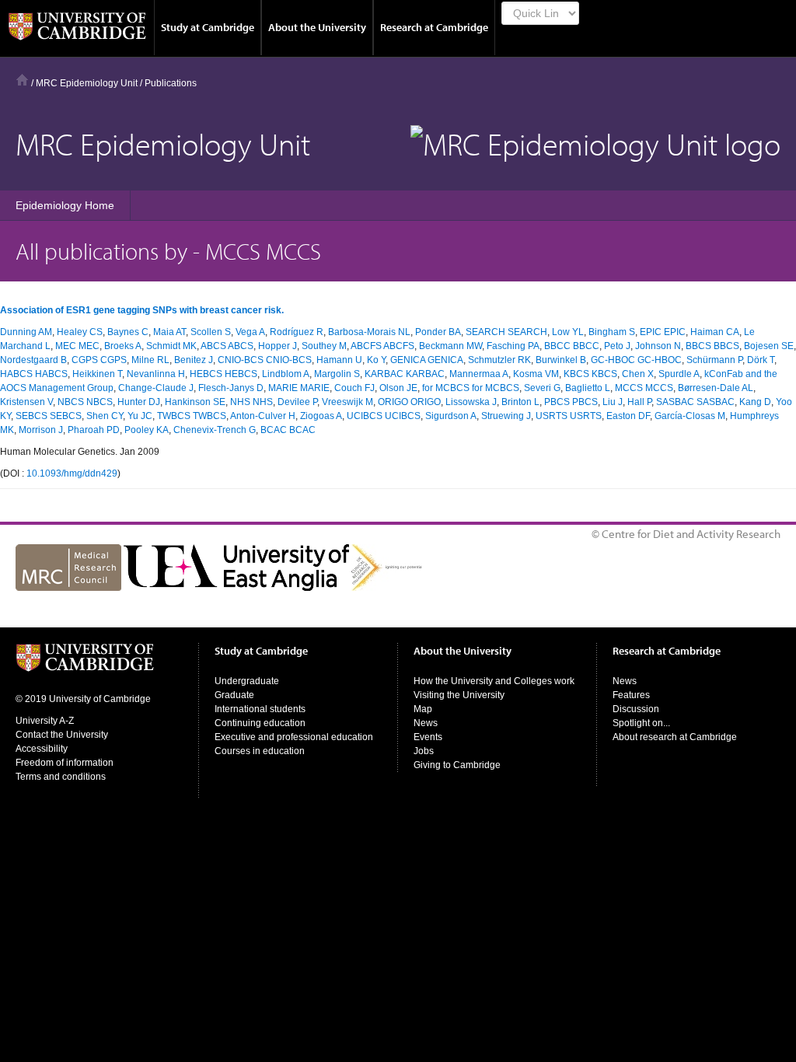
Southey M (324, 346)
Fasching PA (513, 346)
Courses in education (260, 751)
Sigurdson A (451, 415)
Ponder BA (438, 332)
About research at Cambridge (675, 737)
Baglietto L (587, 388)
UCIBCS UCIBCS (384, 415)
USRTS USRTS (569, 415)
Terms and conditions (61, 776)
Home (22, 79)
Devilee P (297, 402)
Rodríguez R (296, 332)
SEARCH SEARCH (506, 332)
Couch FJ (354, 388)
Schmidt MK (171, 346)
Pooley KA (146, 429)
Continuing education (260, 723)
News (426, 723)
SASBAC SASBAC (695, 402)
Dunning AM (26, 332)
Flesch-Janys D (231, 388)
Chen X (638, 374)
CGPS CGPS (99, 360)
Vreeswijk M (347, 402)
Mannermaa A (478, 374)
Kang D (755, 402)
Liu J (612, 402)
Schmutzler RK (499, 360)
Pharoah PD (94, 429)
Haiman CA (714, 332)
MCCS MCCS (644, 388)
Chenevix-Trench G (214, 429)
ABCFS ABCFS (382, 346)
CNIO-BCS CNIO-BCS (265, 360)
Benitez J (193, 360)
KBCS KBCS (590, 374)
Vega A (250, 332)
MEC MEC (77, 346)
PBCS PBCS (571, 402)
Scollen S (210, 332)
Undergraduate (247, 681)
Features (631, 695)
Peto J (617, 346)
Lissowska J (471, 402)
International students (260, 709)
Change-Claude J (156, 388)
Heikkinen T (97, 374)
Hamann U (339, 360)
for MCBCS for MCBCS (470, 388)
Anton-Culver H (262, 415)
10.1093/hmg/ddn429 (71, 473)
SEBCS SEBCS (49, 415)
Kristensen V (26, 402)
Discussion (636, 709)
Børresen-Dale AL (715, 388)
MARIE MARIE (299, 388)
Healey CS (80, 332)
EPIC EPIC (663, 332)
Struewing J (506, 415)
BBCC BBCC (571, 346)
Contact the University (62, 734)
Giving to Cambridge (457, 765)
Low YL (568, 332)
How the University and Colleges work (494, 681)
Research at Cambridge (434, 27)
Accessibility (42, 748)
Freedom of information (64, 762)
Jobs (424, 751)
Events (428, 737)
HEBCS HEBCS (223, 374)
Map (423, 709)
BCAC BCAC (288, 429)
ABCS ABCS (227, 346)
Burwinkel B (561, 360)
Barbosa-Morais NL (369, 332)
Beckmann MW (450, 346)
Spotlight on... (641, 723)
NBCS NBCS (85, 402)
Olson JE (398, 388)
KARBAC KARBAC (405, 374)
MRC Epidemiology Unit (87, 83)
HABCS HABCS (34, 374)
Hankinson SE (195, 402)
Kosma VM (536, 374)
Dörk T (760, 360)
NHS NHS (251, 402)
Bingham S (611, 332)
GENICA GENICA (426, 360)
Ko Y (376, 360)
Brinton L (520, 402)
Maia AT (169, 332)
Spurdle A (679, 374)
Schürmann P (714, 360)
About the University (317, 27)
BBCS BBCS (712, 346)
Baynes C (127, 332)
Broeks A (122, 346)
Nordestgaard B (33, 360)
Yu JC (139, 415)
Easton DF (628, 415)
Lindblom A (285, 374)
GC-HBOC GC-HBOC (636, 360)
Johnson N (658, 346)
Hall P (639, 402)
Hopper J (277, 346)
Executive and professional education (294, 737)
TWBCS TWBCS (191, 415)
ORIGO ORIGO (409, 402)
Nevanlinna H (156, 374)
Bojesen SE (769, 346)
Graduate (234, 695)
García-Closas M (690, 415)
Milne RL (150, 360)
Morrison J (41, 429)
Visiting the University (459, 695)
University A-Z (45, 720)
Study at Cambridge (207, 27)
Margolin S (337, 374)
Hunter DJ (138, 402)
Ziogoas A (321, 415)
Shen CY (104, 415)
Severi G (542, 388)
